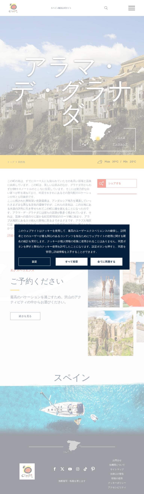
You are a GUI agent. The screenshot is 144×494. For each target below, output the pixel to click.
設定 (34, 261)
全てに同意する (106, 261)
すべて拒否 (71, 261)
